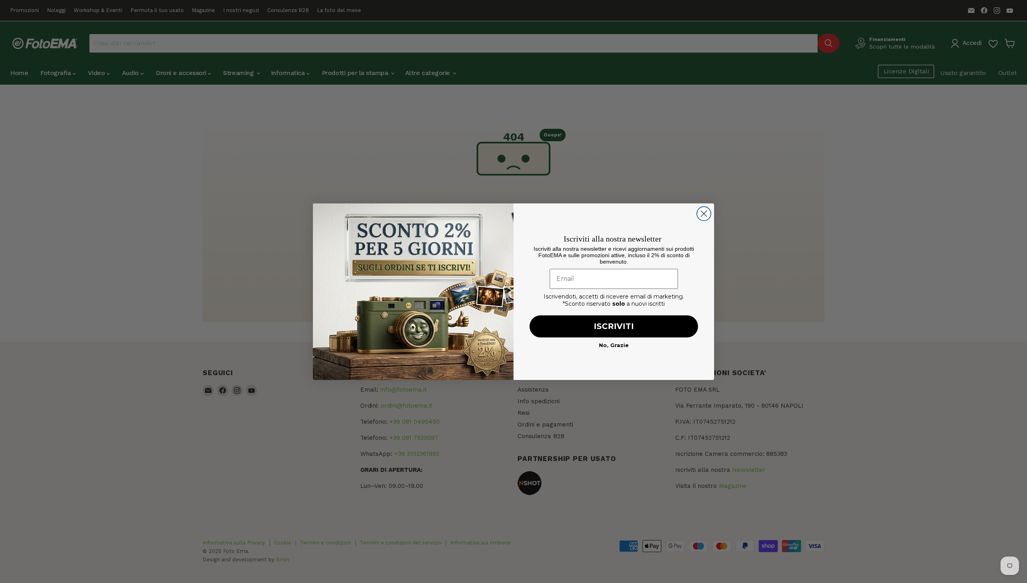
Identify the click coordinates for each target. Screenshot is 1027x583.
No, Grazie (614, 345)
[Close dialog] (704, 214)
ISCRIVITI (614, 326)
